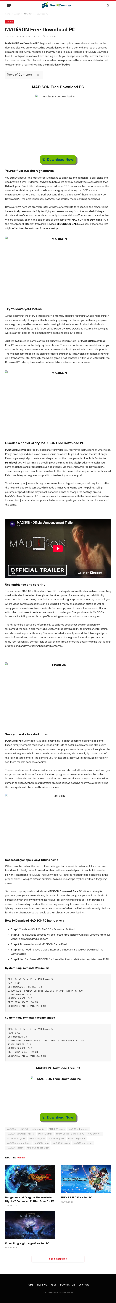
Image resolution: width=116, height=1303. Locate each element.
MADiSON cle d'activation (32, 1129)
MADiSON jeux (42, 1143)
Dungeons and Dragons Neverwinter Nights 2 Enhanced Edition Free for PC (30, 1199)
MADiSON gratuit (76, 1138)
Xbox (53, 1285)
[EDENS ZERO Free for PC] (86, 1179)
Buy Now (84, 1285)
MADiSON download (78, 1129)
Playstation (67, 1285)
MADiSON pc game (83, 1143)
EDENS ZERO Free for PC (76, 1197)
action (19, 341)
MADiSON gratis (56, 1138)
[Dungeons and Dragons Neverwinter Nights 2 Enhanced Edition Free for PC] (30, 1179)
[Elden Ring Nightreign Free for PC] (30, 1225)
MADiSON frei (94, 1134)
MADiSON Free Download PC (70, 1134)
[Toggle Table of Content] (36, 75)
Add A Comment (58, 1259)
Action (9, 22)
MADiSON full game (16, 1138)
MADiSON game (37, 1138)
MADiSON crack (57, 1129)
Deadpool (11, 462)
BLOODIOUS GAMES (68, 224)
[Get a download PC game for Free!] (58, 5)
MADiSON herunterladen (19, 1143)
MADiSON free (45, 1134)
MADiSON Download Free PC (21, 1134)
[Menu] (9, 5)
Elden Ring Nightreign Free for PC (27, 1243)
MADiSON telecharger (38, 1148)
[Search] (107, 5)
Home (30, 1285)
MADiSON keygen (61, 1143)
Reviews (42, 1285)
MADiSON (11, 1129)
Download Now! (60, 159)
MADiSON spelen (15, 1148)
